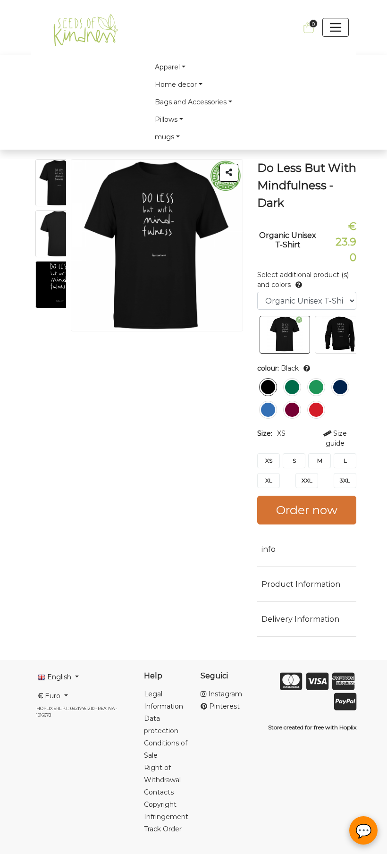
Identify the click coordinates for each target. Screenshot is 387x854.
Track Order (163, 829)
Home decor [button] (176, 84)
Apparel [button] (167, 67)
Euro (50, 696)
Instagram (224, 694)
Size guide (336, 438)
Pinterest (223, 706)
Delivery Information (300, 619)
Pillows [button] (166, 119)
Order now (306, 510)
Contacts (159, 792)
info (268, 549)
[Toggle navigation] (335, 27)
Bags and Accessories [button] (191, 102)
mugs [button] (164, 137)
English (59, 677)
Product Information (300, 584)
